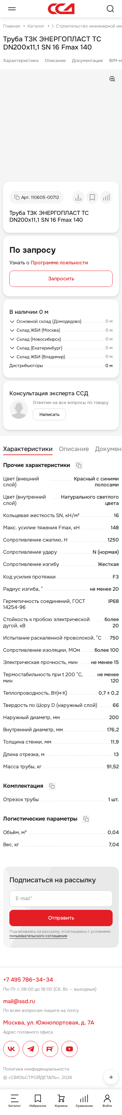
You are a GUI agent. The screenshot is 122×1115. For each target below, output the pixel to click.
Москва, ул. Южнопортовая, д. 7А (48, 1022)
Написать (49, 414)
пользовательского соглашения (38, 935)
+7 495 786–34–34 (28, 979)
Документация (87, 60)
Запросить (61, 278)
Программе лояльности (59, 262)
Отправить (61, 918)
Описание (55, 60)
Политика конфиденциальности (36, 1069)
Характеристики (20, 60)
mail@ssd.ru (19, 1001)
